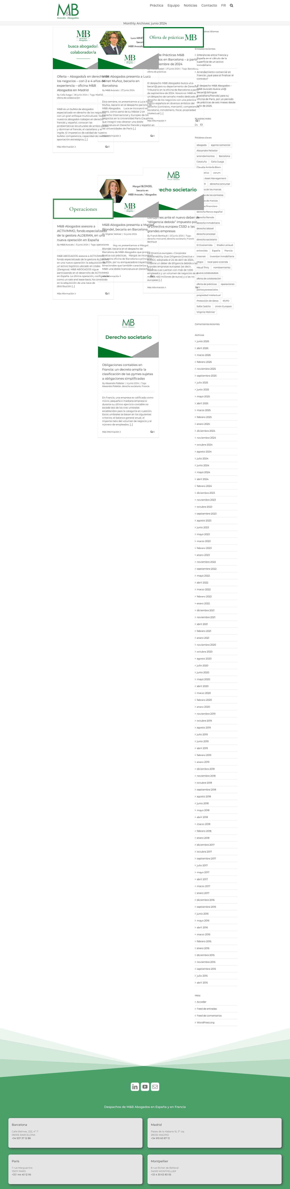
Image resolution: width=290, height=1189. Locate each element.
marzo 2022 (204, 589)
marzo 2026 (204, 355)
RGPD (226, 301)
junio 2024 (203, 465)
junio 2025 (203, 389)
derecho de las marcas (209, 189)
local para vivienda (217, 262)
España (216, 250)
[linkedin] (135, 1087)
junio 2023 (203, 527)
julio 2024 (202, 458)
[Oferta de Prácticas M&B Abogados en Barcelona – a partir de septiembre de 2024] (173, 37)
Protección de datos (207, 301)
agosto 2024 (204, 451)
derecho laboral (205, 228)
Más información (65, 146)
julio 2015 (202, 975)
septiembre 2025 (206, 375)
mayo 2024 (203, 472)
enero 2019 (203, 762)
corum (217, 173)
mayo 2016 (203, 920)
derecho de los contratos (210, 195)
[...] (86, 139)
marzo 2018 (203, 824)
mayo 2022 (203, 575)
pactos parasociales (207, 289)
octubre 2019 (204, 720)
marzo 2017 (203, 886)
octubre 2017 (204, 851)
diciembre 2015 (205, 955)
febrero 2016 (204, 941)
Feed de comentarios (209, 1015)
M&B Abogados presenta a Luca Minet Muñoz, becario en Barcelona (126, 81)
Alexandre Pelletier (114, 383)
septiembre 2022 (206, 568)
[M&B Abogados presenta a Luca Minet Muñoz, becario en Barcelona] (128, 48)
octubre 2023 (204, 506)
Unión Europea (223, 306)
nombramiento (221, 267)
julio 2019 (202, 734)
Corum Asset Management (211, 178)
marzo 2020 (204, 693)
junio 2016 (203, 913)
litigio (200, 262)
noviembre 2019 (206, 713)
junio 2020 (203, 672)
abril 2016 (202, 927)
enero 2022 (203, 603)
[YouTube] (201, 124)
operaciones (102, 244)
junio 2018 (203, 803)
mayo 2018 (203, 810)
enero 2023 (203, 554)
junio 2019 (203, 741)
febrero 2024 (204, 486)
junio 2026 (203, 341)
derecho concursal (220, 184)
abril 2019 (202, 748)
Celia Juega (66, 95)
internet (201, 256)
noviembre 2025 (206, 368)
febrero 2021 (204, 631)
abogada (202, 145)
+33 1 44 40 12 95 (21, 1174)
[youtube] (145, 1087)
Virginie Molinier (206, 312)
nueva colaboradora (207, 273)
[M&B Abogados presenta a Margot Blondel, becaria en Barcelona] (128, 196)
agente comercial (220, 145)
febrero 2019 (204, 755)
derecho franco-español (210, 212)
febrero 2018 (204, 830)
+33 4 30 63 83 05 (161, 1174)
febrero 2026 (204, 361)
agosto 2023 (204, 520)
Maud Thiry (203, 267)
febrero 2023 (204, 548)
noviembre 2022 (206, 561)
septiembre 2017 (206, 858)
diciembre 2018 (206, 768)
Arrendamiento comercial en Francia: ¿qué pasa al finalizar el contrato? (215, 75)
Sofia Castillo (204, 306)
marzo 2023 (204, 541)
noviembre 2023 (206, 499)
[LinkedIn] (196, 124)
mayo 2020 (203, 679)
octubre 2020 (204, 651)
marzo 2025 (204, 410)
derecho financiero (207, 206)
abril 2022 (202, 582)
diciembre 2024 (206, 430)
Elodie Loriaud (225, 245)
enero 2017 (203, 893)
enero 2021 (203, 637)
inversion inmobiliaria (222, 256)
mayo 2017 (203, 872)
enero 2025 (203, 423)
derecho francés (205, 217)
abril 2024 (202, 479)
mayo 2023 (203, 534)
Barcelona (193, 68)
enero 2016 (203, 948)
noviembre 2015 (206, 961)
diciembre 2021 (205, 610)
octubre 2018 (204, 782)
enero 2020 (203, 706)
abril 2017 (202, 879)
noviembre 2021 (206, 617)
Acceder (201, 1001)
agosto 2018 (204, 796)
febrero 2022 (204, 596)
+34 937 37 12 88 (21, 1138)
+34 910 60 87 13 (160, 1138)
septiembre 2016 (206, 906)
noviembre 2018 (206, 775)
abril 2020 (202, 686)
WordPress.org (205, 1022)
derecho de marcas (207, 200)
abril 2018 (202, 817)
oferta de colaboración (68, 98)
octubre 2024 (204, 444)
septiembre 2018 (206, 789)
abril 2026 (202, 348)
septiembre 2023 (206, 513)
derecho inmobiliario (208, 223)
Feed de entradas (207, 1008)
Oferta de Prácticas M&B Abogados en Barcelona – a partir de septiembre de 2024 (172, 59)
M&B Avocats (112, 90)
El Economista (204, 245)
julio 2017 (202, 865)
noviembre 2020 (206, 644)
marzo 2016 (203, 934)
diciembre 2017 (205, 844)
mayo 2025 (203, 396)
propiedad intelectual (209, 295)
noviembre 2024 (206, 437)
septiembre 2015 (206, 968)
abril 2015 (202, 982)
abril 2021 (202, 624)
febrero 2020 (204, 699)
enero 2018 (203, 837)
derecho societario (176, 238)
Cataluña (202, 161)
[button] (231, 5)
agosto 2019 (204, 727)
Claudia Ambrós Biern (209, 167)
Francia (145, 386)
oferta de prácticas (156, 71)
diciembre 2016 (206, 899)
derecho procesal (206, 234)
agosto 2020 (204, 658)
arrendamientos (205, 156)
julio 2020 (202, 665)
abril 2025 (202, 403)
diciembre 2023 (206, 492)
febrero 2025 (204, 417)
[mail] (155, 1087)
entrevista (202, 250)
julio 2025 (202, 382)
